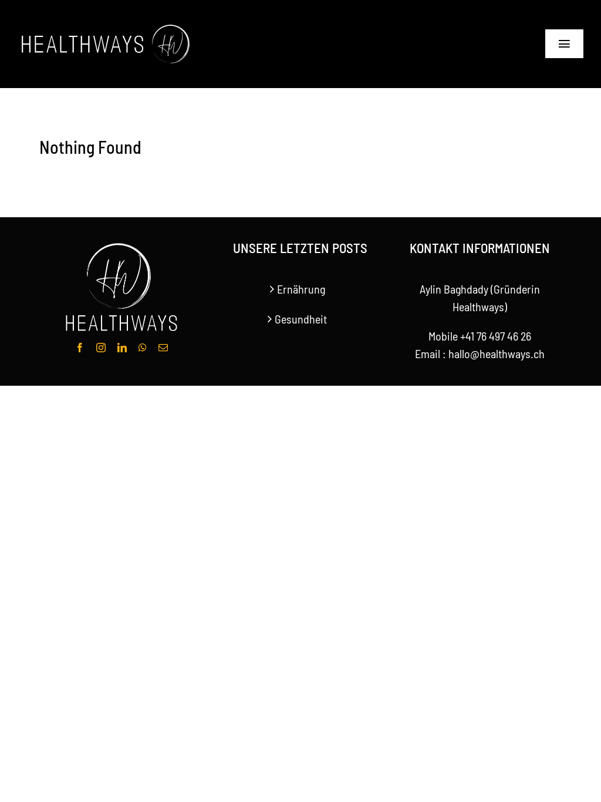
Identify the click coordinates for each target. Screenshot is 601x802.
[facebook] (80, 347)
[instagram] (101, 347)
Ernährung (301, 289)
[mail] (163, 347)
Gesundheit (301, 319)
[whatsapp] (143, 347)
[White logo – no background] (106, 26)
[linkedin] (122, 347)
